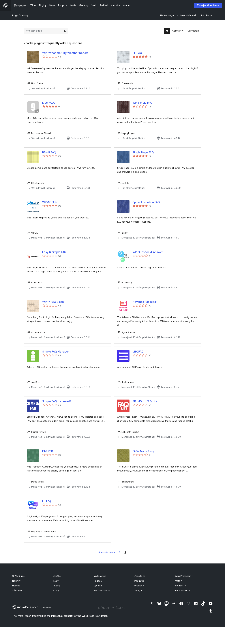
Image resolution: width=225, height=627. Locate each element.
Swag (138, 590)
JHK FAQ (138, 351)
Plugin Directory (20, 15)
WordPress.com (184, 576)
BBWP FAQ (49, 152)
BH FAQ (137, 52)
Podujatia (139, 581)
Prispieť (139, 585)
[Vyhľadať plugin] (65, 31)
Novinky (16, 581)
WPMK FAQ (49, 202)
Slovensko (46, 607)
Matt (178, 581)
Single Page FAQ (143, 152)
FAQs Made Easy (143, 451)
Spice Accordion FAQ (146, 202)
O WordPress (19, 576)
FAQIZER (47, 451)
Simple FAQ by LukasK (56, 401)
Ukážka (57, 576)
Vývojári (98, 585)
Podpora (98, 581)
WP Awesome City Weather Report (65, 52)
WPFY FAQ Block (53, 301)
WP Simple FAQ (142, 102)
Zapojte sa (139, 576)
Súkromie (17, 590)
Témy (56, 581)
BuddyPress (182, 590)
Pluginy (56, 585)
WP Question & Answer (148, 252)
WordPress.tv (102, 590)
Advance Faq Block (145, 301)
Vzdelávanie (100, 576)
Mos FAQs (48, 102)
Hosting (16, 585)
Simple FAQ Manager (55, 351)
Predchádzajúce (107, 552)
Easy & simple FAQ (54, 252)
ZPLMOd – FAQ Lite (145, 401)
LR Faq (46, 501)
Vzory (56, 590)
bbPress (180, 585)
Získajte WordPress (208, 5)
